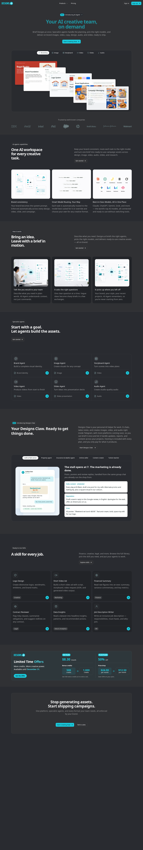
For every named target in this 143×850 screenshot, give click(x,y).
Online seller (83, 458)
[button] (72, 15)
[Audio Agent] (127, 396)
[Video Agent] (47, 396)
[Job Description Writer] (128, 628)
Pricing (73, 3)
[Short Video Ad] (88, 597)
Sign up (135, 3)
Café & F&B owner (30, 458)
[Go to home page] (7, 3)
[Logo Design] (47, 597)
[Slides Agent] (87, 396)
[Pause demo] (71, 83)
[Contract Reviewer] (47, 628)
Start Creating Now (70, 42)
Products (62, 3)
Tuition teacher (113, 458)
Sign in (126, 3)
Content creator (98, 458)
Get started (79, 161)
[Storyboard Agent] (127, 373)
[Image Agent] (87, 373)
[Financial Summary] (128, 597)
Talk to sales (81, 725)
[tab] (43, 52)
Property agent (46, 458)
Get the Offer (20, 676)
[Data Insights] (88, 628)
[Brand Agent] (47, 373)
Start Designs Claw (86, 448)
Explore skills (84, 562)
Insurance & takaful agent (65, 458)
